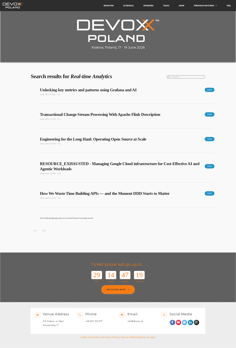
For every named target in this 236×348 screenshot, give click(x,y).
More (209, 90)
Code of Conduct (91, 337)
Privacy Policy (111, 337)
